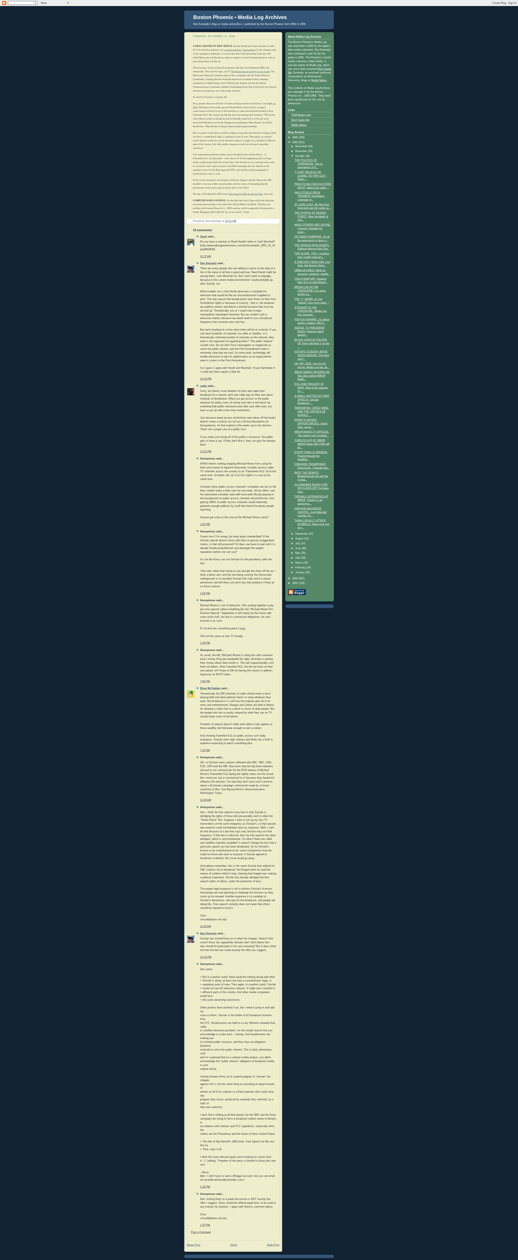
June (298, 548)
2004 (295, 142)
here (242, 628)
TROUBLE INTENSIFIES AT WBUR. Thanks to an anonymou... (311, 500)
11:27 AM (205, 256)
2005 (295, 137)
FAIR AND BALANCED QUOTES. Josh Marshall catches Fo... (310, 512)
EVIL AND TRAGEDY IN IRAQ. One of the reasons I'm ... (311, 388)
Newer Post (193, 1245)
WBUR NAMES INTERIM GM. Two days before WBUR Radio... (312, 376)
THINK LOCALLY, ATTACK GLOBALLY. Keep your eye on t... (311, 524)
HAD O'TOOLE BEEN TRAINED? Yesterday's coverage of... (309, 196)
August (299, 538)
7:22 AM (205, 750)
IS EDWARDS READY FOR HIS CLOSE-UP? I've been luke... (311, 488)
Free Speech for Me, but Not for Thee (245, 194)
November (301, 151)
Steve (203, 236)
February (300, 567)
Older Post (273, 1245)
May (298, 553)
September (302, 533)
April (298, 557)
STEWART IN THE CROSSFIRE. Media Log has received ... (310, 311)
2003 (295, 578)
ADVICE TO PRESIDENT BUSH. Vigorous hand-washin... (309, 331)
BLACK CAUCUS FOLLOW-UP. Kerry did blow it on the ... (311, 343)
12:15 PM (205, 378)
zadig (203, 386)
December (301, 146)
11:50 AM (205, 800)
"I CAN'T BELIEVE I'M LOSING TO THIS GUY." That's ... (310, 176)
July (298, 543)
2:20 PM (205, 643)
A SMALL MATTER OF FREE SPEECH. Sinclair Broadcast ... (311, 400)
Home (233, 1245)
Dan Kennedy (208, 263)
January (300, 572)
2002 (295, 583)
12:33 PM (205, 957)
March (299, 562)
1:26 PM (205, 1187)
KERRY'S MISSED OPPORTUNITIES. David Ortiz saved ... (310, 424)
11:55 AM (205, 926)
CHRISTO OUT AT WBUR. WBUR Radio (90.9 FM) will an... (311, 444)
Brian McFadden (210, 688)
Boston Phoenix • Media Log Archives (240, 17)
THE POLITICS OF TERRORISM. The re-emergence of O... (308, 164)
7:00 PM (205, 681)
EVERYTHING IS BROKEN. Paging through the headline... (311, 456)
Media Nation (319, 80)
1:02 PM (205, 524)
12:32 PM (205, 451)
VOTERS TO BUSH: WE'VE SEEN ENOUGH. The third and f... (311, 355)
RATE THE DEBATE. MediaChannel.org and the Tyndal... (311, 476)
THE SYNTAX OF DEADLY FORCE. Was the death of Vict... (311, 216)
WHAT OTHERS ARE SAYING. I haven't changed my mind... (312, 228)
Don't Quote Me (300, 120)
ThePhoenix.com (301, 115)
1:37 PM (205, 1225)
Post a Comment (201, 1232)
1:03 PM (205, 593)
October (300, 156)
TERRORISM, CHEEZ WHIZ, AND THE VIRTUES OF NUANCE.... (311, 412)
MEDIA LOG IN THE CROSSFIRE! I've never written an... (310, 291)
